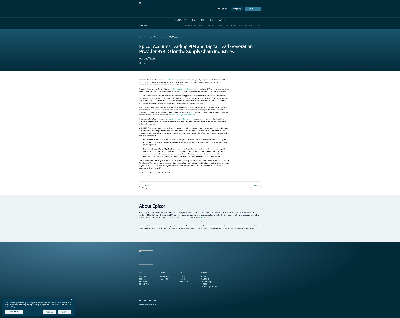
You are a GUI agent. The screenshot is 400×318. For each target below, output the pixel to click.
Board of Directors (236, 26)
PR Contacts (248, 26)
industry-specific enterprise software (168, 80)
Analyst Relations (199, 26)
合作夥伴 (165, 277)
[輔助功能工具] (226, 9)
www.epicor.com (204, 218)
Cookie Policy (22, 305)
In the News (211, 26)
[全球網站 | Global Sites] (222, 9)
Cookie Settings (206, 282)
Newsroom (143, 26)
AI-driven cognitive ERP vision (181, 89)
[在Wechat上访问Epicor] (155, 301)
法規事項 (204, 284)
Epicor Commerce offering (179, 119)
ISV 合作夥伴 (164, 279)
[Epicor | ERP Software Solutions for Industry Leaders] (146, 9)
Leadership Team (223, 26)
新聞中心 (142, 279)
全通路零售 (184, 282)
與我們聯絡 (237, 9)
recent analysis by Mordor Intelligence (183, 115)
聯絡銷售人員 (144, 284)
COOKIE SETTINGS (14, 312)
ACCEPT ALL (64, 312)
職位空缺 (142, 277)
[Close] (71, 300)
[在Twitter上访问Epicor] (150, 301)
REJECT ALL (49, 312)
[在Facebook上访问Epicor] (145, 301)
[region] (38, 307)
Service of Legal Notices (209, 287)
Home (141, 37)
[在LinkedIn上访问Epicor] (140, 301)
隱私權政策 (205, 279)
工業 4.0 (183, 277)
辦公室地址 (143, 282)
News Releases (187, 26)
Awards (257, 26)
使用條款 (204, 277)
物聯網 (182, 279)
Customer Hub (253, 9)
